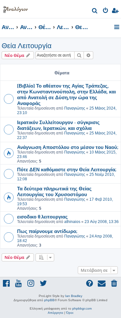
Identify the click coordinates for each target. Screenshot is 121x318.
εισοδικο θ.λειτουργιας (42, 216)
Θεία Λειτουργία (27, 46)
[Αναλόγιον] (15, 8)
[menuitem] (95, 11)
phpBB (49, 300)
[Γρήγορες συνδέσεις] (117, 27)
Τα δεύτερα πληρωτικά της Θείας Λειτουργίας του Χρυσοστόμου (54, 191)
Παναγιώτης (74, 108)
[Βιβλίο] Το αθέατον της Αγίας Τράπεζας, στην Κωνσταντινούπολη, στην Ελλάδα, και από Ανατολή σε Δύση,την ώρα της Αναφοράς (66, 94)
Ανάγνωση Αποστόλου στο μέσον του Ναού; (67, 147)
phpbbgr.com (82, 308)
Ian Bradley (73, 296)
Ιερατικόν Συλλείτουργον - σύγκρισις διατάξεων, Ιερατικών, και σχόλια (58, 125)
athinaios (72, 221)
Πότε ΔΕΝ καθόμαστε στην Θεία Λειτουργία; (66, 169)
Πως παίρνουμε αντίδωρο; (47, 231)
